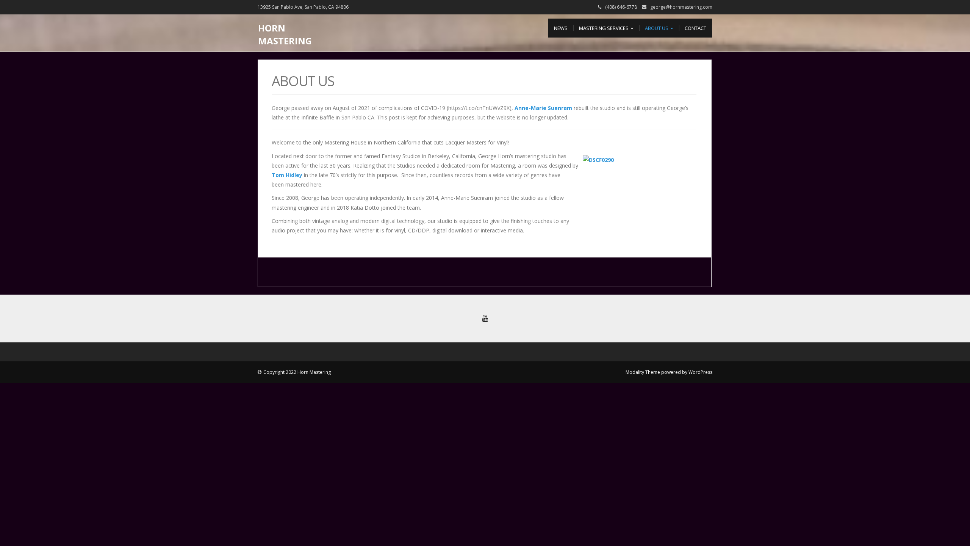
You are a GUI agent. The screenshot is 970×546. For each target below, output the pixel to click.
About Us (657, 28)
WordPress (700, 372)
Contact (695, 28)
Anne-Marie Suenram (544, 107)
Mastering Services (604, 28)
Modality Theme (643, 372)
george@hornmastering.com (681, 7)
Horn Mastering (285, 34)
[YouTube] (485, 318)
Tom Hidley (288, 175)
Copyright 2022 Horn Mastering (297, 372)
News (561, 28)
